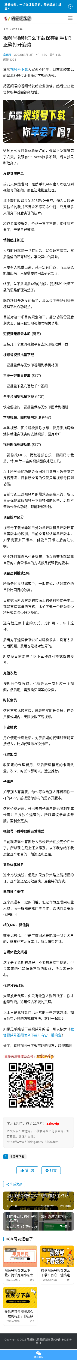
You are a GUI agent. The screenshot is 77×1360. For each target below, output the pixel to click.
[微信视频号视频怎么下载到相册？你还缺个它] (20, 1297)
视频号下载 (19, 69)
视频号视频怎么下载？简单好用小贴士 (18, 1272)
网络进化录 (33, 1339)
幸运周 (7, 54)
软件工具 (55, 54)
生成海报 (15, 1184)
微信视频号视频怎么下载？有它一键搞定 (55, 1272)
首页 (5, 29)
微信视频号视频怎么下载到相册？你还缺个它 (18, 1314)
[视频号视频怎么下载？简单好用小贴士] (20, 1256)
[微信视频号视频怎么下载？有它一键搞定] (57, 1256)
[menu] (70, 18)
